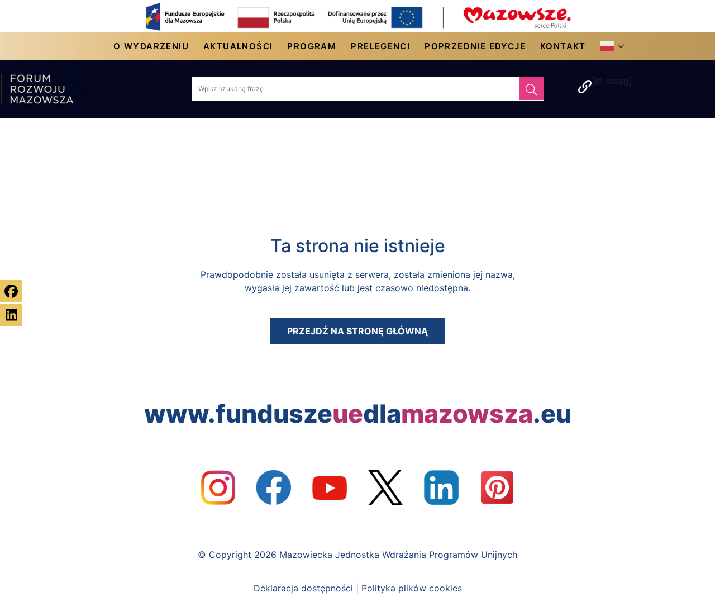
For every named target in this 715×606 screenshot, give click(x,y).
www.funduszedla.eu (357, 414)
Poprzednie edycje (475, 46)
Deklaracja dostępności (303, 588)
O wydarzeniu (151, 46)
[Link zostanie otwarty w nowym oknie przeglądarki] (218, 487)
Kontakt (563, 46)
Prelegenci (380, 46)
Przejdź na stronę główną (357, 331)
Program (311, 46)
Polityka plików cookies (411, 588)
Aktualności (238, 46)
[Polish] (610, 46)
